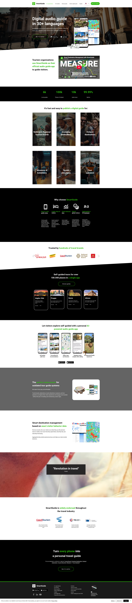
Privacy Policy (54, 600)
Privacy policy (73, 590)
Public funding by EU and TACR (77, 593)
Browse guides (57, 589)
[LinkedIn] (37, 594)
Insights (55, 592)
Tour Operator (76, 562)
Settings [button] (113, 600)
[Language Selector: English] (87, 3)
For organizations (57, 586)
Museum (69, 562)
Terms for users (74, 587)
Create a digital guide (58, 590)
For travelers (56, 587)
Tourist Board (68, 561)
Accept (126, 600)
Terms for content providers (76, 589)
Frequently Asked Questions (59, 595)
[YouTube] (40, 594)
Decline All (119, 600)
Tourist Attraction (62, 562)
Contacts (72, 586)
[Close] (130, 601)
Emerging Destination (77, 561)
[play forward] (98, 256)
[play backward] (33, 256)
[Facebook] (33, 594)
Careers (72, 592)
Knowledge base (57, 593)
